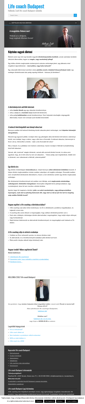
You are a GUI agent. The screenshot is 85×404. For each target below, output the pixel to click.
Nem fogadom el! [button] (49, 401)
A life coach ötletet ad (17, 332)
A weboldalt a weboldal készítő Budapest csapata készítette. (27, 381)
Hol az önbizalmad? (16, 329)
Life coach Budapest (26, 6)
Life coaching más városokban (20, 363)
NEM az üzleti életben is (18, 338)
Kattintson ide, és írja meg (42, 319)
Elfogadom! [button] (39, 401)
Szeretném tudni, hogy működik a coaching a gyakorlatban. (29, 259)
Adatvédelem (14, 358)
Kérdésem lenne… (16, 262)
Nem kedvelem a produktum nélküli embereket (25, 335)
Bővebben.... (60, 401)
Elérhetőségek (14, 353)
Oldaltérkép (13, 361)
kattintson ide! (42, 311)
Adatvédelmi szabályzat (16, 384)
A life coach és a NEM (17, 341)
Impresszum (14, 365)
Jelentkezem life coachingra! (19, 257)
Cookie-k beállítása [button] (72, 401)
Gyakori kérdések (15, 356)
